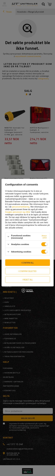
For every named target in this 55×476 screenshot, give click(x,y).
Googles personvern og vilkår (17, 212)
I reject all (27, 279)
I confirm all (27, 262)
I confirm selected (27, 270)
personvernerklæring (20, 207)
